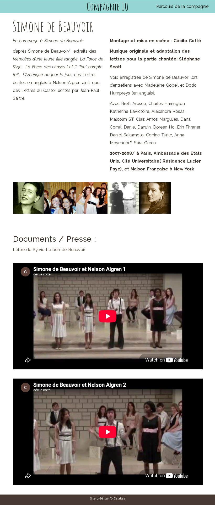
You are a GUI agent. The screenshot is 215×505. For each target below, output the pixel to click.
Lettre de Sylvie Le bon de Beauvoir (49, 249)
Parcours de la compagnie (182, 6)
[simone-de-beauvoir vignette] (155, 198)
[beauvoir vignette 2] (29, 198)
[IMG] (60, 198)
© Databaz (117, 498)
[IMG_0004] (92, 198)
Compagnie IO (107, 6)
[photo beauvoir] (123, 198)
